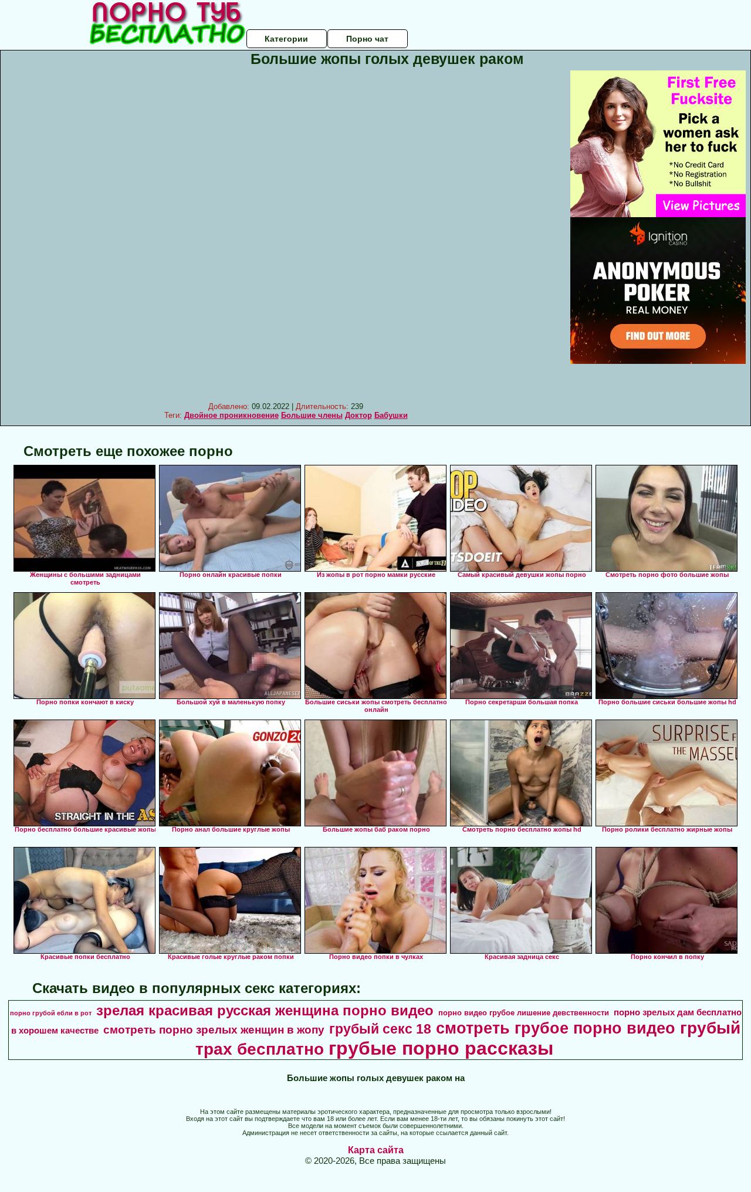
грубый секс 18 (380, 1028)
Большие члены (312, 415)
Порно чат (367, 38)
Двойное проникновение (231, 415)
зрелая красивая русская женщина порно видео (265, 1010)
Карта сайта (376, 1150)
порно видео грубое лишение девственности (523, 1012)
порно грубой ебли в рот (51, 1013)
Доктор (358, 415)
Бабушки (391, 415)
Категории (286, 38)
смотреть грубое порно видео (555, 1028)
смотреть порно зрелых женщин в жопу (213, 1030)
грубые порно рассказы (441, 1048)
